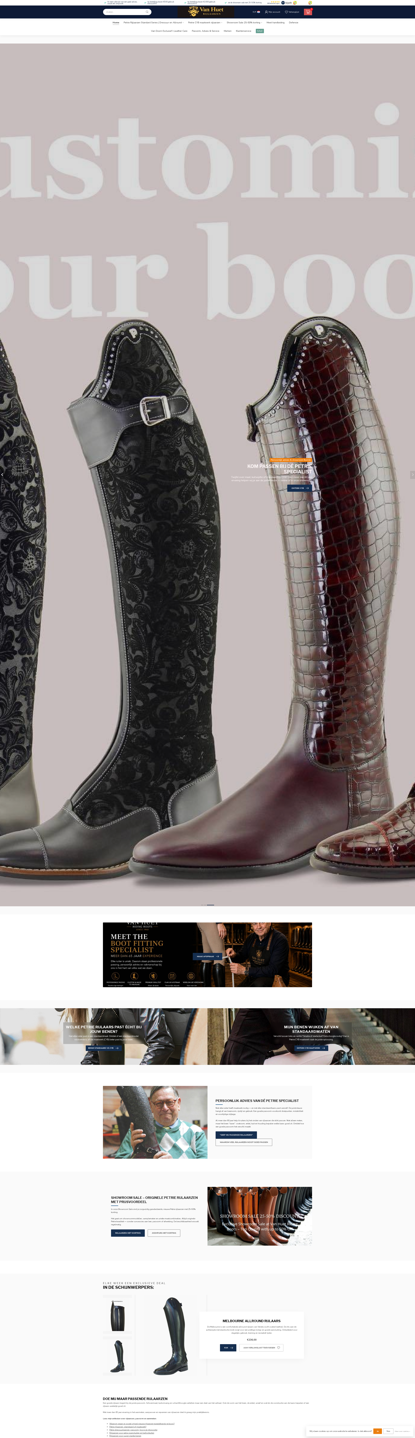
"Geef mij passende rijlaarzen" (236, 1135)
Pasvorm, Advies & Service (205, 31)
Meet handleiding (276, 22)
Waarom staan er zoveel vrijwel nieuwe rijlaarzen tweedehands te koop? (142, 1423)
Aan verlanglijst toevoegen (259, 1347)
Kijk (226, 1347)
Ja (378, 1431)
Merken (227, 31)
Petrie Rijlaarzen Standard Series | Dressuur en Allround (153, 22)
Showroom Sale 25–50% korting (243, 22)
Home (116, 22)
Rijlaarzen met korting (128, 1233)
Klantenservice (243, 31)
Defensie (293, 22)
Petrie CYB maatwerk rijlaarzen (204, 22)
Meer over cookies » (402, 1431)
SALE (260, 31)
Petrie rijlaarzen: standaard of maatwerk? (127, 1427)
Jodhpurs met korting (164, 1233)
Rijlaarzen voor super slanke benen (125, 1436)
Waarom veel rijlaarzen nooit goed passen (244, 1142)
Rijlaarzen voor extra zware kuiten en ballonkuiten (131, 1433)
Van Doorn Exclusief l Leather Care (169, 31)
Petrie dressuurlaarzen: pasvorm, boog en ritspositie (133, 1430)
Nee (388, 1431)
